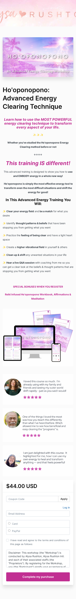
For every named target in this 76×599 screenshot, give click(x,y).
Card (14, 523)
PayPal (15, 530)
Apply (64, 498)
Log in (66, 507)
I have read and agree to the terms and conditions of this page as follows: (39, 542)
